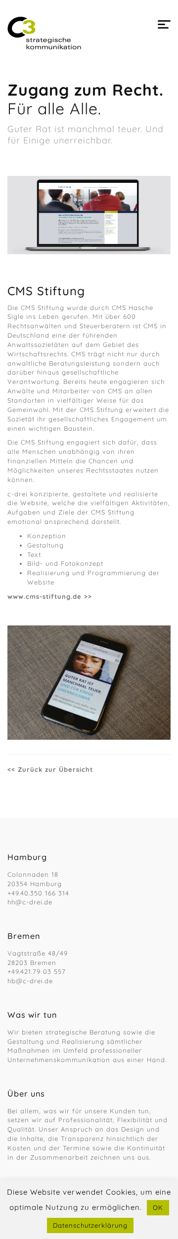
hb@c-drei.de (30, 981)
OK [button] (158, 1207)
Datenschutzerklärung (90, 1225)
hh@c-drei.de (29, 902)
